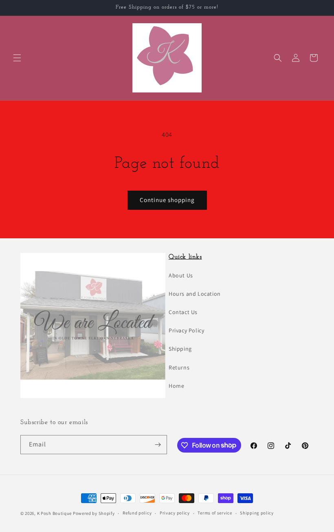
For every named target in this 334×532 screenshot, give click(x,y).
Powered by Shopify (94, 513)
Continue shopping (167, 200)
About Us (181, 275)
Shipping (180, 348)
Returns (179, 367)
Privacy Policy (186, 330)
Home (176, 385)
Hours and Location (195, 293)
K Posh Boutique (54, 513)
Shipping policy (257, 513)
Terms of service (215, 513)
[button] (17, 58)
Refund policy (137, 513)
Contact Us (183, 312)
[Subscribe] (158, 444)
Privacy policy (175, 513)
